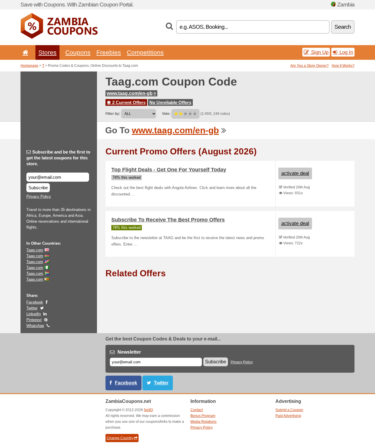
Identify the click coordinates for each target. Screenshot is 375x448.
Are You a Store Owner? (309, 66)
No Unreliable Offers (170, 102)
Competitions (145, 52)
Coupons (78, 52)
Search (343, 27)
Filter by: (112, 114)
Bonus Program (202, 416)
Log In (345, 52)
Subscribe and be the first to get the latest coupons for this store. (58, 157)
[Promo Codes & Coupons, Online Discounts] (59, 37)
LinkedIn (33, 314)
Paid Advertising (288, 416)
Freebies (108, 52)
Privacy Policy (38, 196)
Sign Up (319, 52)
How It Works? (343, 66)
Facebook (34, 302)
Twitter (32, 308)
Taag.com (34, 250)
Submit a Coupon (289, 410)
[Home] (24, 52)
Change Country (120, 438)
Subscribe (38, 187)
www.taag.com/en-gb (130, 93)
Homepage (29, 66)
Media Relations (203, 422)
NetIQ (148, 410)
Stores (47, 52)
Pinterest (34, 320)
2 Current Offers (128, 102)
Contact (196, 410)
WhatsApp (35, 325)
